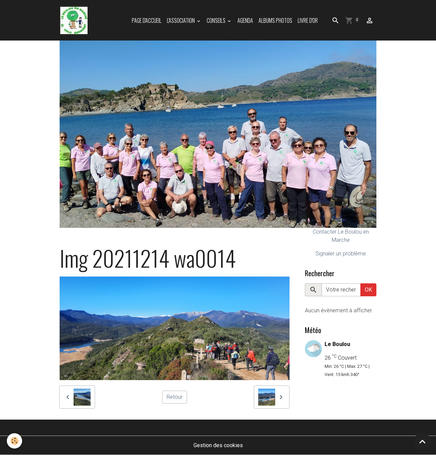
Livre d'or (308, 20)
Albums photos (275, 20)
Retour (175, 397)
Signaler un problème (340, 253)
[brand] (75, 20)
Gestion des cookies (218, 445)
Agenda (245, 20)
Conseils (217, 20)
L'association (181, 20)
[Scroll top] (422, 441)
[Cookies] (14, 441)
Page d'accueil (146, 20)
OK (368, 289)
